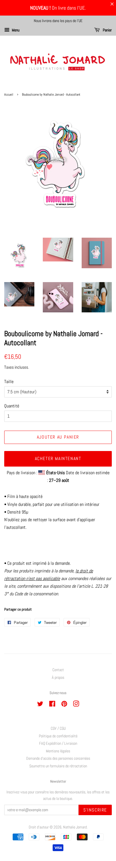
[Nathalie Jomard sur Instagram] (76, 705)
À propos (58, 677)
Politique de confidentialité (58, 736)
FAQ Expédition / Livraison (58, 743)
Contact (58, 669)
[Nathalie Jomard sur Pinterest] (64, 705)
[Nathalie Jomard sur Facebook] (52, 705)
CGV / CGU (58, 728)
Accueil (8, 94)
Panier (107, 30)
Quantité (11, 406)
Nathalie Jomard (75, 827)
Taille (9, 382)
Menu (15, 30)
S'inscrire (95, 810)
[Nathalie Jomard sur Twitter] (40, 705)
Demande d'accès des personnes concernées (58, 758)
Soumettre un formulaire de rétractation (58, 766)
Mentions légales (58, 751)
